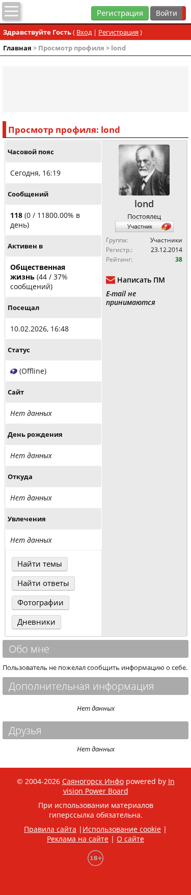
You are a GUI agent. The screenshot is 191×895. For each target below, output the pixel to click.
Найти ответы (43, 583)
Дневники (36, 622)
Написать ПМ (141, 280)
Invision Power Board (119, 786)
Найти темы (39, 563)
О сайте (130, 839)
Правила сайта (50, 829)
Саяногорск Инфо (93, 781)
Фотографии (40, 602)
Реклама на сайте (77, 839)
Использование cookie (122, 829)
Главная (17, 47)
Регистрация (120, 13)
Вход (84, 32)
